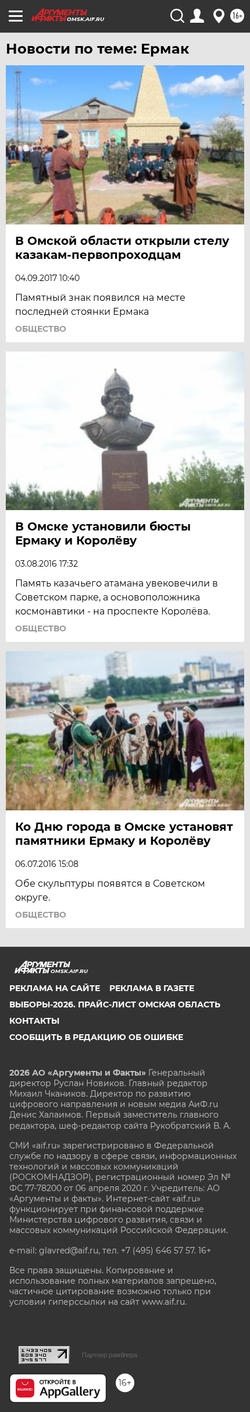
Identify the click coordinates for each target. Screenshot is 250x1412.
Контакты (34, 1021)
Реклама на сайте (54, 988)
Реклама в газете (151, 988)
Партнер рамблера (109, 1354)
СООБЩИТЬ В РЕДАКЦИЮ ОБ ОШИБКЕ (96, 1037)
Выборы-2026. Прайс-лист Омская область (114, 1004)
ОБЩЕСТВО (40, 329)
